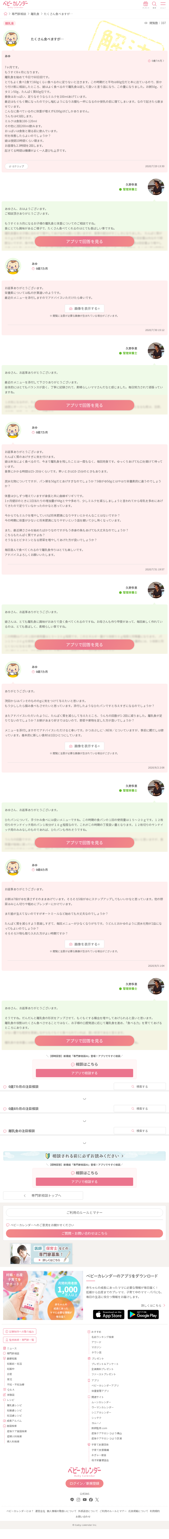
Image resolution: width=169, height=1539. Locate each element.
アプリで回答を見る (84, 241)
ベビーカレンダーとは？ (20, 1511)
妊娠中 (10, 1368)
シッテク (96, 1417)
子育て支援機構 (100, 1450)
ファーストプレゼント (104, 1374)
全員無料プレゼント (103, 1369)
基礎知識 (12, 1358)
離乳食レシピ (14, 1405)
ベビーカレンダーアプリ (105, 1385)
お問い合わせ (83, 1516)
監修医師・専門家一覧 (21, 1339)
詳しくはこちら (151, 1305)
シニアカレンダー (101, 1412)
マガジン (96, 1347)
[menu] (163, 5)
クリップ (18, 166)
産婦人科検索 (14, 1436)
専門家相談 (19, 14)
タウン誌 (96, 1352)
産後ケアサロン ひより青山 (107, 1433)
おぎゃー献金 (99, 1455)
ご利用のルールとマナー (84, 1212)
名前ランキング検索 (103, 1337)
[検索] (154, 5)
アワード (96, 1342)
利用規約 (155, 1511)
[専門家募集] (41, 1253)
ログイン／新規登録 (84, 1483)
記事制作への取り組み (21, 1331)
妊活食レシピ (14, 1415)
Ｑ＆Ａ (11, 1389)
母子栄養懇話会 (100, 1460)
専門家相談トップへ (46, 1195)
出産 (9, 1374)
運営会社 (40, 1511)
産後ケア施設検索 (17, 1431)
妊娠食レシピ (14, 1410)
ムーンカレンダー (101, 1402)
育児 (9, 1379)
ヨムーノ (96, 1423)
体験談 (10, 1394)
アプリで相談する (84, 1072)
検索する (142, 1086)
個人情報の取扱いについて (61, 1511)
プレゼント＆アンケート (105, 1364)
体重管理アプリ (100, 1390)
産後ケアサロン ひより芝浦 (107, 1438)
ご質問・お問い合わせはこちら (84, 1233)
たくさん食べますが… (58, 14)
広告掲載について (138, 1511)
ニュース (12, 1348)
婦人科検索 (13, 1441)
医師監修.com (99, 1428)
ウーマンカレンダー (103, 1407)
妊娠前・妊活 (14, 1363)
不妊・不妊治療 (15, 1384)
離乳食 (35, 14)
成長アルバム (14, 1420)
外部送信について (88, 1511)
